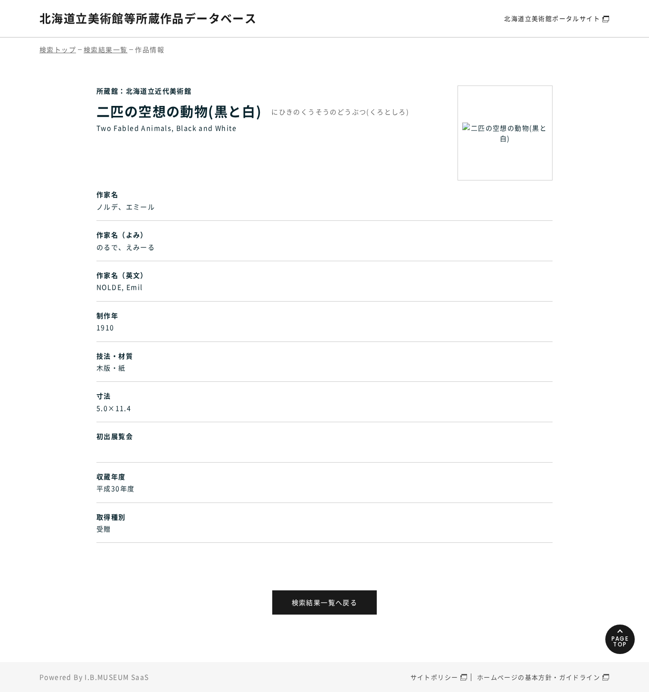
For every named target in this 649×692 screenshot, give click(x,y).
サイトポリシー (434, 677)
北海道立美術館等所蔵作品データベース (148, 18)
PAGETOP (620, 641)
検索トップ (57, 49)
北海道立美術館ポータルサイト (552, 18)
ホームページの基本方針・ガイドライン (538, 677)
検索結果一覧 (105, 49)
